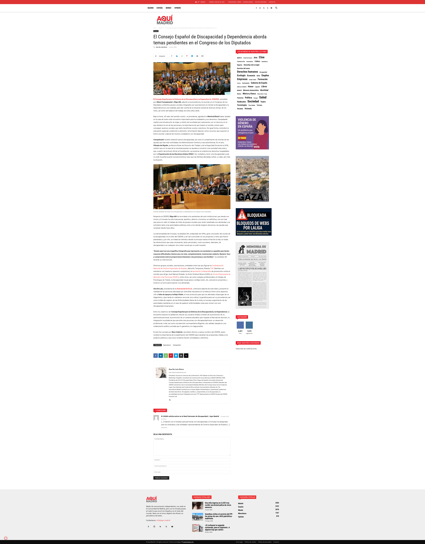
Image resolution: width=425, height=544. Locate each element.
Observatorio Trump (262, 94)
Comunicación (241, 61)
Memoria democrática (251, 90)
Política (248, 98)
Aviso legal (239, 542)
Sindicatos (241, 102)
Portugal (256, 98)
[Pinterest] (187, 56)
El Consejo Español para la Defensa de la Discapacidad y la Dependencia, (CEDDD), (186, 99)
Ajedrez (239, 58)
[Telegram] (192, 56)
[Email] (202, 56)
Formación (263, 79)
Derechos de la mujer (252, 65)
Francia (239, 83)
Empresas (242, 79)
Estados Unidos (252, 79)
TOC (212, 268)
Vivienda (248, 109)
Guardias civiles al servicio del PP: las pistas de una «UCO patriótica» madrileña (219, 516)
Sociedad (253, 101)
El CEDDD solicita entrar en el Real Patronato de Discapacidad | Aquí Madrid (190, 416)
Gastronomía (245, 83)
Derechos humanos (247, 72)
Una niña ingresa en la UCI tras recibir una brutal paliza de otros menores (218, 505)
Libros (264, 86)
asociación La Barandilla (201, 271)
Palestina (240, 98)
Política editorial (261, 2)
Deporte (239, 65)
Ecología (241, 75)
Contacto (272, 2)
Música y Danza (249, 94)
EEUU (258, 76)
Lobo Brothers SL (188, 542)
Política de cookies (250, 542)
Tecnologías (242, 105)
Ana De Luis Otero (161, 47)
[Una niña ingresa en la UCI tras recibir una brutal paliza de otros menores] (197, 505)
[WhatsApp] (182, 56)
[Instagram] (260, 8)
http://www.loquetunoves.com (177, 372)
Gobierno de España (259, 83)
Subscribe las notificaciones (246, 348)
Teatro (263, 102)
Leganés (257, 87)
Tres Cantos (251, 105)
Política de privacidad (264, 542)
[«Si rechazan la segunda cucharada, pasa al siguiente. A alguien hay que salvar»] (197, 528)
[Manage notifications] (6, 538)
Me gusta (240, 322)
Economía (251, 75)
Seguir (249, 322)
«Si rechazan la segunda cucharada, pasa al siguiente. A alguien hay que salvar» (217, 527)
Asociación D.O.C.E (184, 289)
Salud (262, 97)
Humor (250, 86)
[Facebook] (256, 8)
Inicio (155, 28)
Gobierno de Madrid (241, 87)
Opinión (177, 8)
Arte (255, 58)
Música (239, 94)
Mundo (168, 8)
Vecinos (240, 109)
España (160, 8)
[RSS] (264, 8)
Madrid (151, 8)
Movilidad (264, 90)
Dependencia (167, 345)
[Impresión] (197, 56)
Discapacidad (177, 345)
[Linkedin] (177, 56)
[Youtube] (271, 8)
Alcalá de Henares (247, 58)
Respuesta (164, 427)
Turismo (259, 105)
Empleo (265, 75)
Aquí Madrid (242, 317)
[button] (276, 8)
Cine (261, 57)
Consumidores (249, 61)
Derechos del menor (243, 68)
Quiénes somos (248, 2)
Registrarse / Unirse (234, 2)
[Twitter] (267, 8)
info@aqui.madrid (163, 520)
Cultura (257, 61)
